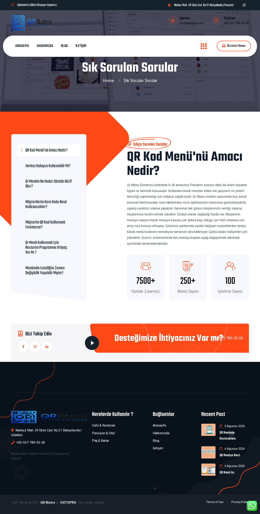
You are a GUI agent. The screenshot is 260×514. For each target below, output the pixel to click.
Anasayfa (22, 46)
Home (109, 80)
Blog (64, 46)
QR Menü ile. (227, 472)
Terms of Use (214, 502)
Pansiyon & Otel (103, 433)
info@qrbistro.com (192, 23)
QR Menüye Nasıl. (230, 455)
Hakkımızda (45, 46)
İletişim (81, 46)
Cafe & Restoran (103, 425)
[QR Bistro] (31, 22)
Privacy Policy (240, 502)
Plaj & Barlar (100, 441)
